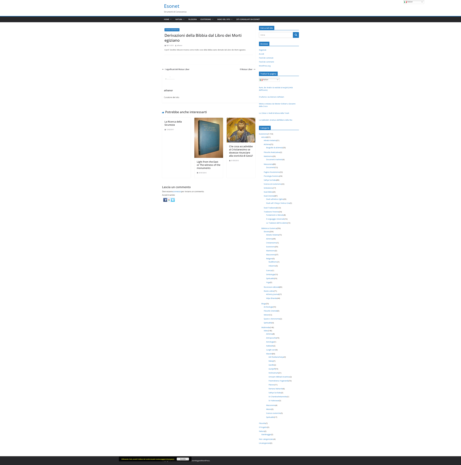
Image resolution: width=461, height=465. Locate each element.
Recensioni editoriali (271, 287)
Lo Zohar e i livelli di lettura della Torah (274, 113)
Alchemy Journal (272, 294)
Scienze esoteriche (172, 30)
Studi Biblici (268, 192)
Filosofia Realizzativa (272, 152)
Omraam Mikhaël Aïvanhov (279, 377)
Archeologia (268, 307)
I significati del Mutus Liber (177, 69)
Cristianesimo (271, 243)
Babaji (271, 361)
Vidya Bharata (271, 298)
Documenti (270, 167)
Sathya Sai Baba (270, 180)
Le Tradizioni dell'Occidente (276, 223)
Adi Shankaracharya (276, 357)
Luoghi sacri (271, 350)
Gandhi (271, 365)
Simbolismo (268, 188)
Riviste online (269, 291)
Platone (272, 385)
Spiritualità (270, 278)
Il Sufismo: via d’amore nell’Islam (271, 97)
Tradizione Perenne (271, 212)
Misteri (266, 315)
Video (266, 331)
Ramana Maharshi (276, 389)
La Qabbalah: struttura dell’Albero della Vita (275, 120)
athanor (179, 45)
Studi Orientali (269, 196)
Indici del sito (223, 19)
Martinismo (268, 156)
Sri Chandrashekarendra (278, 396)
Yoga (268, 282)
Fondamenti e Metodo (275, 215)
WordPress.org (264, 66)
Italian (265, 80)
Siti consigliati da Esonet (248, 19)
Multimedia (265, 327)
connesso (177, 191)
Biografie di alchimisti (274, 147)
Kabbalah (269, 346)
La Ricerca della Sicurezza (173, 123)
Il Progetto (263, 427)
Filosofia (192, 19)
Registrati (262, 50)
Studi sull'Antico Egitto (274, 199)
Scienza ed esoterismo (272, 184)
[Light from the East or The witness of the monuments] (208, 119)
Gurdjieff (272, 369)
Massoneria (268, 164)
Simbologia (270, 274)
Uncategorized (264, 443)
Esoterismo (205, 19)
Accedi (261, 54)
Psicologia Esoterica (271, 176)
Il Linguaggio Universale (275, 219)
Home (166, 19)
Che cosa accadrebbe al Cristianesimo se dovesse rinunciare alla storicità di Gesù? (241, 151)
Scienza (269, 270)
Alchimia (267, 144)
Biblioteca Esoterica (269, 228)
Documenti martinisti (274, 159)
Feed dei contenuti (266, 58)
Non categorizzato (266, 439)
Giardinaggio (266, 434)
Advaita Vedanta (270, 140)
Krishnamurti (273, 373)
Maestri (269, 354)
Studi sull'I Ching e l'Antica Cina (278, 203)
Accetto (183, 459)
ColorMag (194, 460)
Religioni (269, 258)
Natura (178, 19)
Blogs (263, 303)
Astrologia (270, 342)
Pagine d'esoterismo (272, 172)
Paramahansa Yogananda (279, 381)
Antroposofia (271, 338)
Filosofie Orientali (270, 311)
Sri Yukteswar (274, 400)
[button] (170, 19)
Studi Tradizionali (270, 208)
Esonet (171, 6)
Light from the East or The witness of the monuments (208, 165)
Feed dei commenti (266, 62)
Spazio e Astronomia (272, 319)
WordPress (205, 460)
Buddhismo (273, 262)
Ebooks (267, 231)
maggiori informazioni (167, 459)
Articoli (264, 137)
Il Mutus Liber (246, 69)
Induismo (272, 266)
